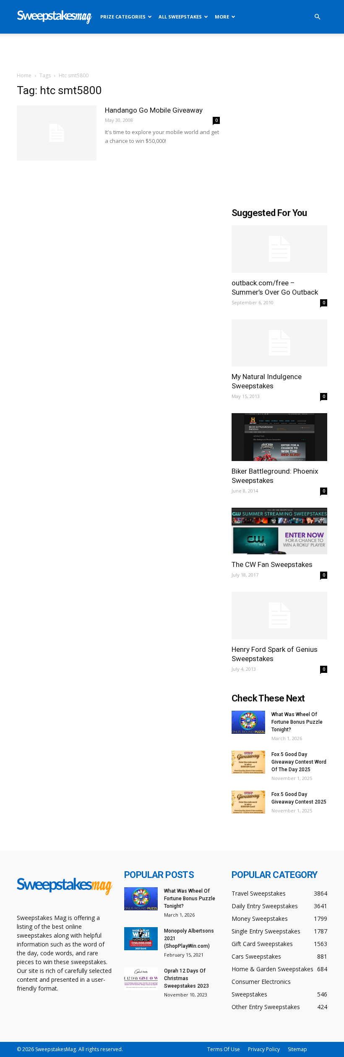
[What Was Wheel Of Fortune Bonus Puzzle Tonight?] (248, 722)
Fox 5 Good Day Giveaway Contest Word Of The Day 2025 (298, 761)
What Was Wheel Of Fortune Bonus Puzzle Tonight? (297, 722)
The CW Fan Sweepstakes (272, 564)
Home (24, 75)
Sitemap (297, 1049)
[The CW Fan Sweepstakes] (279, 531)
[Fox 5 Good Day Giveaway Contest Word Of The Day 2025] (248, 762)
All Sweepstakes (180, 16)
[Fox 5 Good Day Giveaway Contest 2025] (248, 802)
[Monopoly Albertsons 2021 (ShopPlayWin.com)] (141, 938)
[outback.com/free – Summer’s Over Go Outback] (279, 249)
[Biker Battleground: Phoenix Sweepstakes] (279, 437)
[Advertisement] (172, 52)
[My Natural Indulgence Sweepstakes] (279, 343)
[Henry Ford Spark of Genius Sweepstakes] (279, 615)
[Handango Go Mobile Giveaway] (56, 133)
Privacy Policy (264, 1049)
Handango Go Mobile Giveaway (154, 110)
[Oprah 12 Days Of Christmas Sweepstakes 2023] (141, 978)
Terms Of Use (223, 1049)
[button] (317, 17)
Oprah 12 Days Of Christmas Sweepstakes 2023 (186, 978)
